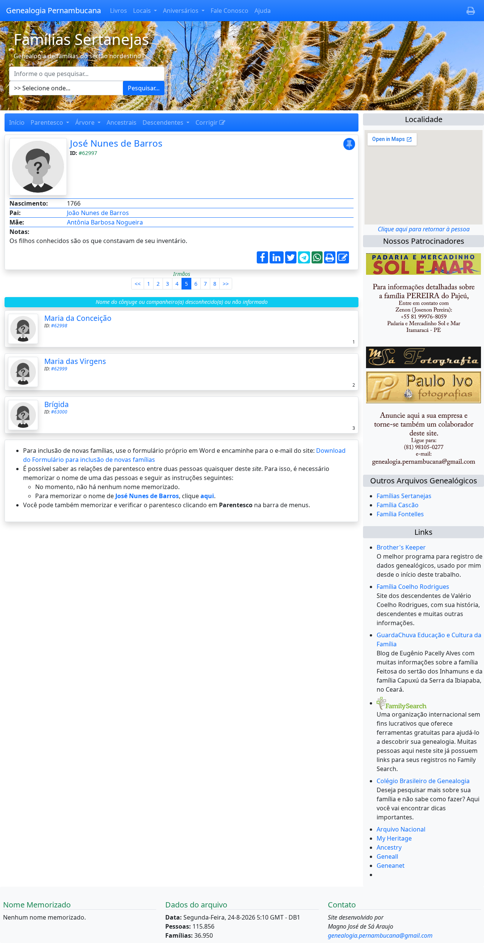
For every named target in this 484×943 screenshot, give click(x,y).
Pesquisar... (144, 88)
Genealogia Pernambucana (53, 10)
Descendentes (164, 122)
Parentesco (48, 122)
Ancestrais (122, 122)
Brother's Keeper (401, 547)
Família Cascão (398, 505)
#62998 (59, 325)
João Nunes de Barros (98, 213)
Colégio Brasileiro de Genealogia (423, 781)
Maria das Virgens (75, 361)
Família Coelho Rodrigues (413, 586)
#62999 (59, 368)
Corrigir (207, 122)
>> (226, 283)
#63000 (59, 412)
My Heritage (394, 838)
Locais (142, 10)
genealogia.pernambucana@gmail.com (380, 935)
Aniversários (181, 10)
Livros (118, 10)
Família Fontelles (400, 514)
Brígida (56, 404)
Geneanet (391, 865)
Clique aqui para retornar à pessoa (424, 229)
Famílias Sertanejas (404, 496)
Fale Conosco (229, 10)
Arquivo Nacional (401, 829)
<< (138, 283)
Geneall (387, 856)
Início (17, 122)
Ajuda (262, 10)
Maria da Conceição (78, 318)
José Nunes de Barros (116, 143)
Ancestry (389, 847)
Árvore (85, 122)
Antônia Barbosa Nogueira (105, 222)
